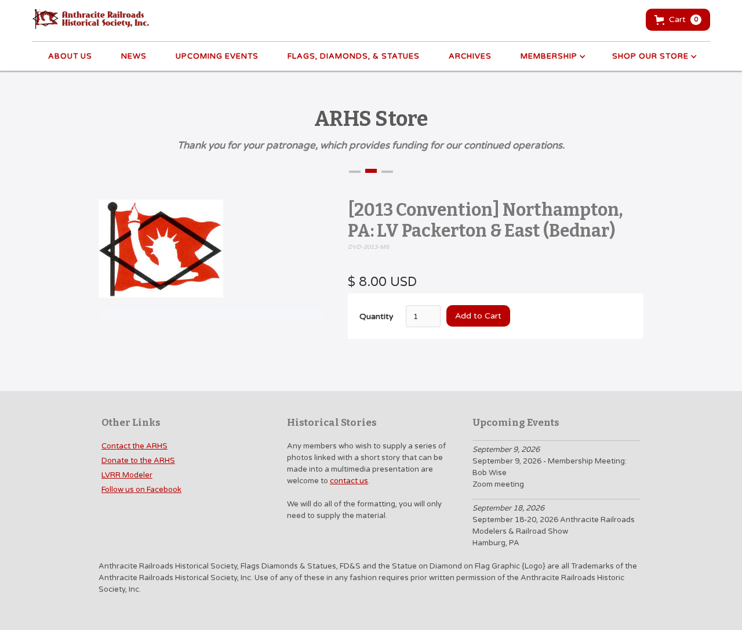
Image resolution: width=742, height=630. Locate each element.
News (134, 56)
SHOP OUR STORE (650, 56)
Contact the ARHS (134, 446)
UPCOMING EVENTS (217, 56)
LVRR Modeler (126, 475)
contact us (349, 481)
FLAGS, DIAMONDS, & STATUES (354, 56)
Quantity (376, 316)
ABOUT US (70, 56)
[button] (678, 20)
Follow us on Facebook (141, 489)
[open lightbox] (161, 254)
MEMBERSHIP (549, 56)
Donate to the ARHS (138, 460)
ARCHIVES (470, 56)
